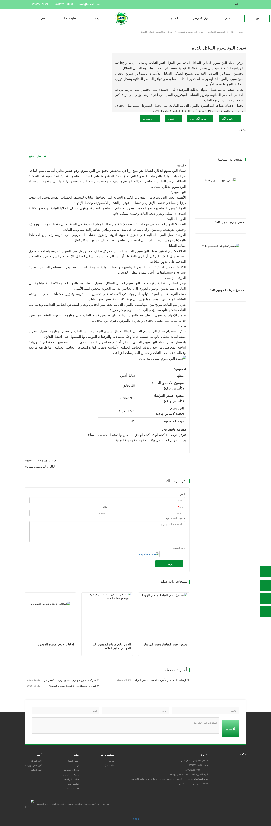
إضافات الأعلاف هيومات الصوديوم (56, 644)
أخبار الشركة (36, 761)
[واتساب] (265, 571)
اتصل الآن (228, 118)
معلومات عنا (107, 754)
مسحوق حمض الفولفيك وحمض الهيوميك (165, 644)
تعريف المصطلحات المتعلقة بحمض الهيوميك (72, 685)
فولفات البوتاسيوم (71, 779)
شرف (111, 761)
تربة (77, 765)
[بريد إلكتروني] (265, 598)
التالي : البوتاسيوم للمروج (40, 466)
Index (135, 818)
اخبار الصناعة (36, 770)
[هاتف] (265, 585)
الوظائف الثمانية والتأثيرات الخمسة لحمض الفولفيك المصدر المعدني (159, 680)
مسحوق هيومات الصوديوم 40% (227, 290)
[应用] (267, 18)
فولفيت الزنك (73, 784)
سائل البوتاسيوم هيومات (190, 31)
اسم (182, 494)
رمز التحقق (179, 547)
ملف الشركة (108, 765)
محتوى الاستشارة (175, 518)
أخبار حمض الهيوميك (33, 765)
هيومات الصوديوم (71, 770)
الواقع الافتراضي (201, 18)
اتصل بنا (174, 18)
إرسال (169, 563)
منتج (232, 31)
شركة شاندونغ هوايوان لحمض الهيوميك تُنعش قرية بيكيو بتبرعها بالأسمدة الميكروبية (68, 680)
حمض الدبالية (73, 761)
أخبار (39, 754)
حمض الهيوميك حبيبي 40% (229, 222)
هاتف (171, 118)
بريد (181, 506)
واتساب (147, 118)
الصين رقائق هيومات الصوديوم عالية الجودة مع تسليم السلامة (111, 646)
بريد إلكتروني (198, 118)
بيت (97, 18)
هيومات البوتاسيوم (71, 775)
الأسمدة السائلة (216, 31)
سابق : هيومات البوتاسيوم (40, 460)
